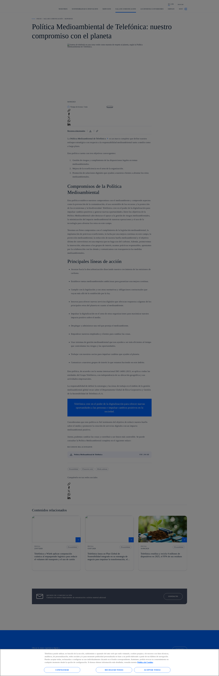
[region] (109, 662)
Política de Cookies (145, 662)
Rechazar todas (114, 670)
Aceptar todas (152, 670)
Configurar (62, 670)
